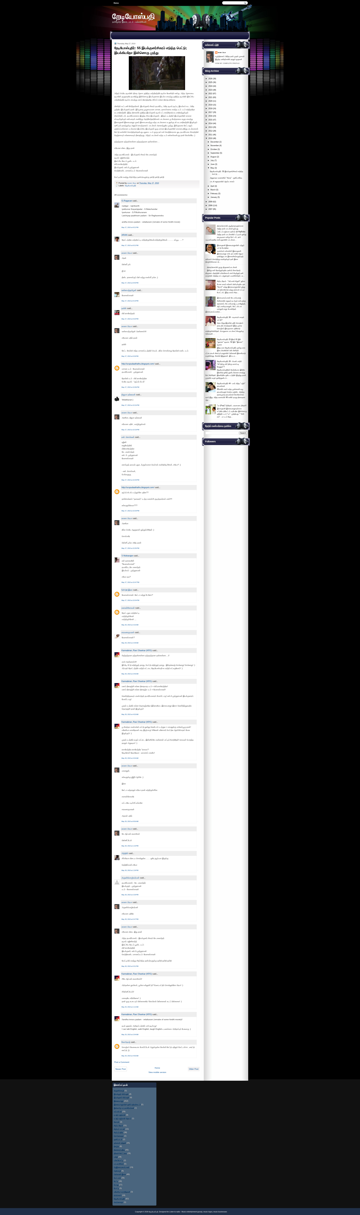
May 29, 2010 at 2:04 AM (130, 1034)
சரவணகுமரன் (128, 632)
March (213, 190)
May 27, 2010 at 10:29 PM (130, 480)
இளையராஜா (118, 1101)
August (213, 157)
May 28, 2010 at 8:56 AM (130, 821)
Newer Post (120, 1069)
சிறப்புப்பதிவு (118, 1132)
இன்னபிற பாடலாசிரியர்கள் (124, 1108)
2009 (210, 202)
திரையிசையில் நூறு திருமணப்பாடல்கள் (222, 267)
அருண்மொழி (119, 1091)
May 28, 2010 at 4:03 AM (130, 714)
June (212, 164)
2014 (210, 123)
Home (116, 3)
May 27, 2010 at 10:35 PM (130, 548)
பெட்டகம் (117, 1178)
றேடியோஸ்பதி (133, 16)
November (215, 145)
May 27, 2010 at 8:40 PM (130, 283)
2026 (210, 79)
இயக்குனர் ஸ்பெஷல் (121, 1097)
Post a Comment (121, 1062)
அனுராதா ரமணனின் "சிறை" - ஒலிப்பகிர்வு (226, 178)
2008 (210, 205)
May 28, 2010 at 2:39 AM (130, 643)
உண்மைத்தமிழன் (129, 290)
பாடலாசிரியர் (119, 1164)
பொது (116, 1185)
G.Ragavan (127, 200)
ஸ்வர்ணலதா (118, 1202)
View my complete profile (227, 63)
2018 (210, 108)
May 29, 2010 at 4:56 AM (130, 1056)
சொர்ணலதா (119, 1136)
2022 (210, 93)
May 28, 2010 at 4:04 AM (130, 758)
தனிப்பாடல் (118, 1139)
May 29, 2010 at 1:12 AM (130, 1007)
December (215, 142)
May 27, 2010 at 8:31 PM (130, 227)
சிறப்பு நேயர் (118, 1125)
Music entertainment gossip (192, 1212)
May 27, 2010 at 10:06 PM (130, 387)
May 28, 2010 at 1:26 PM (130, 870)
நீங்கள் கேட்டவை (120, 1153)
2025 (210, 82)
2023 (210, 90)
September (215, 153)
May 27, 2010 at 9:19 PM (130, 301)
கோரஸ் (116, 1122)
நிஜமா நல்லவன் (128, 394)
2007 (210, 209)
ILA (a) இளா (127, 590)
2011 (210, 135)
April (212, 186)
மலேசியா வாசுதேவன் (122, 1192)
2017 (210, 112)
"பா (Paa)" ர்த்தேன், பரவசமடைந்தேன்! (232, 405)
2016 (210, 116)
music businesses (220, 1212)
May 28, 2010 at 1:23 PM (130, 846)
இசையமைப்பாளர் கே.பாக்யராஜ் (229, 298)
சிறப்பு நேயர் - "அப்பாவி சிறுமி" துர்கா (231, 281)
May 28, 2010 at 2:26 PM (130, 895)
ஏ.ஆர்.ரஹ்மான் (119, 1115)
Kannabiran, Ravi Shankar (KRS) (137, 650)
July (212, 160)
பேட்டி (116, 1181)
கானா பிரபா (132, 183)
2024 (210, 86)
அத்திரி (125, 853)
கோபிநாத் (126, 1042)
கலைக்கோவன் (128, 608)
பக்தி (116, 1157)
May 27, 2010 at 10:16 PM (130, 405)
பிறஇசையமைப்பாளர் (121, 1167)
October (214, 149)
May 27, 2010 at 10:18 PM (130, 430)
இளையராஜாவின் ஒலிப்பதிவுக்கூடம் (127, 1104)
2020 (210, 101)
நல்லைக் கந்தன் (120, 1143)
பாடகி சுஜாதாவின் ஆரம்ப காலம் (222, 181)
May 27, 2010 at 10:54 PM (130, 600)
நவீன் (124, 308)
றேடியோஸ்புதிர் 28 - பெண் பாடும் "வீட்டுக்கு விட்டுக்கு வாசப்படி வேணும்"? (229, 364)
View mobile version (157, 1072)
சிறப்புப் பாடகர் (119, 1129)
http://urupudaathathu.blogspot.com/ (138, 364)
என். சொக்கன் (128, 437)
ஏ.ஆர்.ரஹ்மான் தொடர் (122, 1118)
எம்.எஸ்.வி (118, 1112)
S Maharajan (127, 555)
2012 (210, 131)
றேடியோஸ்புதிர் (130, 186)
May (212, 168)
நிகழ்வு (116, 1146)
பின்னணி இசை (120, 1174)
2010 (210, 138)
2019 (210, 105)
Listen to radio (174, 1212)
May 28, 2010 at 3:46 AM (130, 674)
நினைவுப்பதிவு (119, 1150)
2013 (210, 127)
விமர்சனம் (118, 1195)
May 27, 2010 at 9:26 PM (130, 356)
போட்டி (116, 1188)
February (214, 193)
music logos (207, 1212)
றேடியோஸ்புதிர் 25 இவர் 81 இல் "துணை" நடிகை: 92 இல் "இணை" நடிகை (230, 342)
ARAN (124, 235)
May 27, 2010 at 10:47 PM (130, 582)
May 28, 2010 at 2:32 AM (130, 625)
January (214, 197)
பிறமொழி (117, 1171)
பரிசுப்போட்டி (118, 1160)
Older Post (193, 1069)
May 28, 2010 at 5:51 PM (130, 966)
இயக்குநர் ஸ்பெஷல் (121, 1094)
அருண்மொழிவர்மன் (130, 878)
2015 (210, 120)
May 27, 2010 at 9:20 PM (130, 319)
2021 (210, 97)
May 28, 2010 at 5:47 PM (130, 919)
